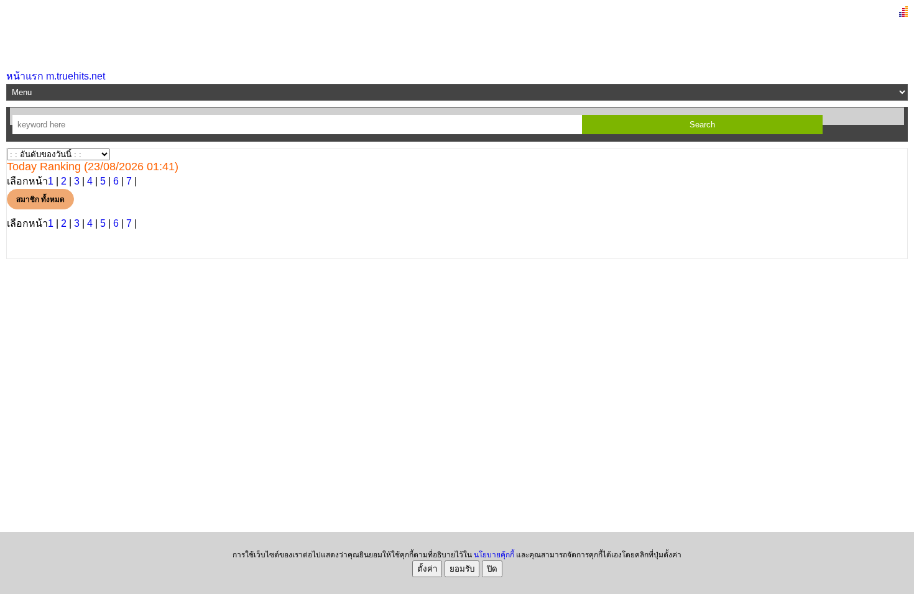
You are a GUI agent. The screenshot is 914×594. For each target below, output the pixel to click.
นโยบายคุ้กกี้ (494, 555)
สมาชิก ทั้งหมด (40, 199)
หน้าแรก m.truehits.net (55, 76)
